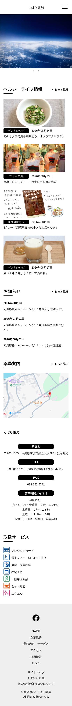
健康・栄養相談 (21, 565)
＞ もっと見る (60, 89)
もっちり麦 (18, 586)
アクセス (36, 650)
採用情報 (36, 656)
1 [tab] (33, 71)
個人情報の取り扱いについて (36, 683)
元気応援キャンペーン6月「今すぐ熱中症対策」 (33, 345)
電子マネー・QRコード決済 (28, 557)
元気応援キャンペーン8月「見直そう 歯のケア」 (33, 309)
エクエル (17, 593)
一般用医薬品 (19, 579)
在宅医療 (17, 572)
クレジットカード (22, 550)
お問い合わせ (36, 677)
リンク (36, 663)
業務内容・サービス (36, 643)
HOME (36, 630)
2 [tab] (38, 71)
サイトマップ (36, 672)
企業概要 (36, 637)
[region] (36, 7)
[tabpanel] (36, 41)
